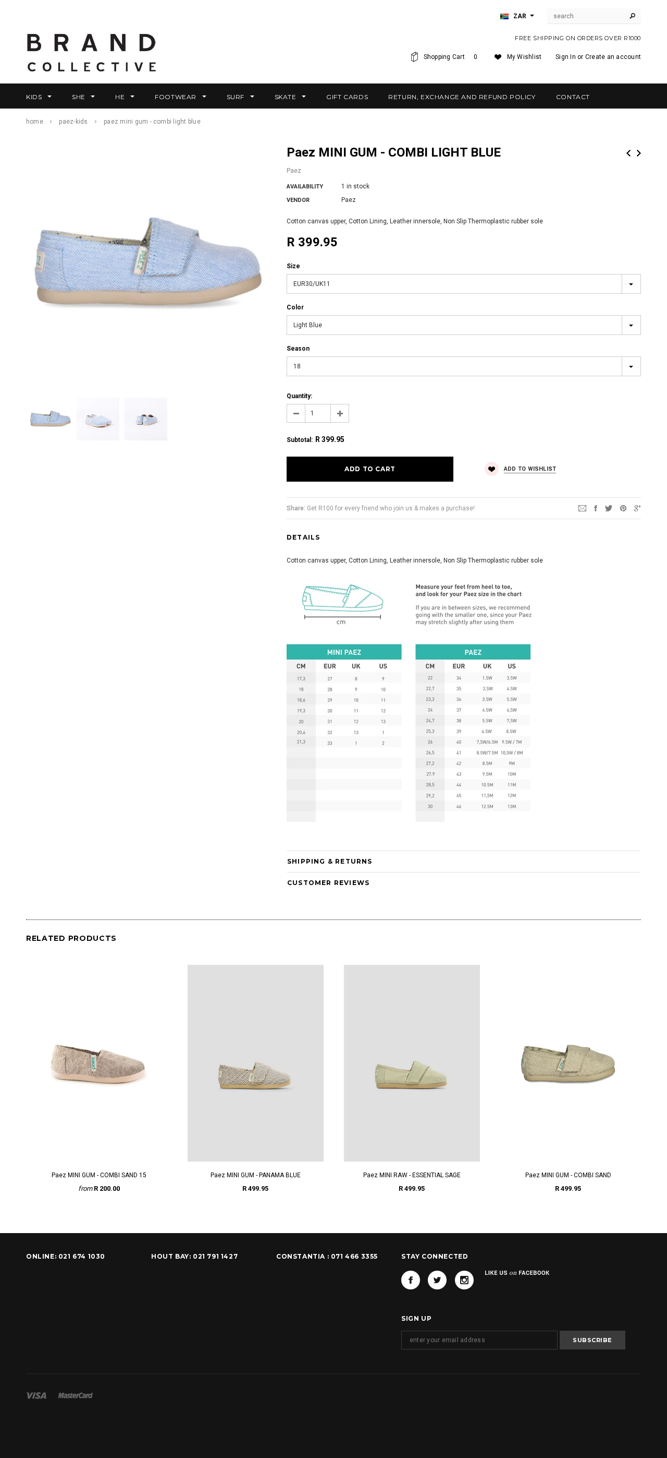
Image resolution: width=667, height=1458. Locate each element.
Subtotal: (300, 440)
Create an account (613, 57)
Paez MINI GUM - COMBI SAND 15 (99, 1175)
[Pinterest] (623, 507)
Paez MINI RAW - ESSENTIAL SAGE (412, 1175)
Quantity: (299, 396)
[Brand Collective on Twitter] (437, 1280)
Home (34, 121)
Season (298, 348)
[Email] (582, 507)
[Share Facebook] (595, 507)
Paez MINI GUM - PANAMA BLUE (256, 1175)
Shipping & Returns (330, 861)
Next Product (639, 153)
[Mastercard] (75, 1395)
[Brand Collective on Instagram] (464, 1280)
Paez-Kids (73, 121)
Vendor (298, 200)
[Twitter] (608, 507)
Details (303, 537)
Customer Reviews (328, 883)
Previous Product (628, 153)
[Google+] (637, 507)
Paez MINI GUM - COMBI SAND (568, 1175)
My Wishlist (524, 57)
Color (295, 307)
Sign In (565, 57)
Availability (305, 186)
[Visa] (36, 1395)
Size (293, 266)
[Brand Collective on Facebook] (410, 1280)
